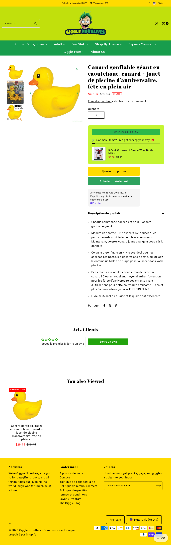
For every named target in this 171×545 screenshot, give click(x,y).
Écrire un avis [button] (108, 341)
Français (115, 519)
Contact (64, 477)
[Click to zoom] (77, 69)
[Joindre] (158, 485)
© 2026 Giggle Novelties (25, 530)
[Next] (77, 92)
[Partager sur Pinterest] (115, 305)
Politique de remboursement (78, 486)
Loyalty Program (70, 499)
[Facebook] (10, 523)
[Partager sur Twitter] (110, 305)
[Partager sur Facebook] (104, 305)
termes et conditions (73, 494)
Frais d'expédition (100, 101)
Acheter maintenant (114, 181)
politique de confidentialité (77, 481)
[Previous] (30, 92)
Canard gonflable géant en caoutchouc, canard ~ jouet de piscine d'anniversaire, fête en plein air (26, 432)
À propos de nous (71, 473)
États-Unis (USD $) (146, 519)
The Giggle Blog (69, 503)
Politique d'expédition (73, 490)
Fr (149, 3)
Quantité (93, 109)
